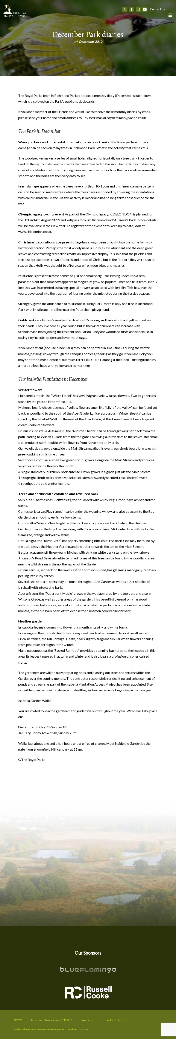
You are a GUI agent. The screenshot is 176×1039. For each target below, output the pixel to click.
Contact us (157, 9)
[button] (170, 15)
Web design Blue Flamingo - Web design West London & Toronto (51, 1029)
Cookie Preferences (117, 1020)
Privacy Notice (89, 1020)
